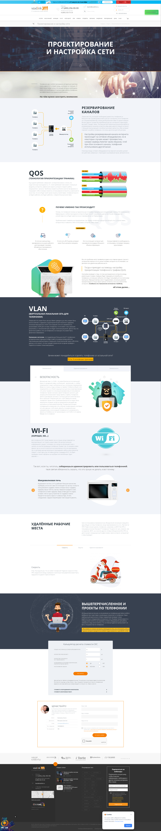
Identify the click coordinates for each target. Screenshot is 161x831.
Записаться (107, 2)
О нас (120, 18)
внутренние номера (89, 797)
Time (92, 788)
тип (85, 788)
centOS (93, 785)
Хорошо (128, 825)
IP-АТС (61, 18)
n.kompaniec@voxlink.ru (63, 723)
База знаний (47, 18)
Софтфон (86, 806)
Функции (55, 18)
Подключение (87, 778)
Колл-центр (68, 18)
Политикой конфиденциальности (91, 730)
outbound (86, 803)
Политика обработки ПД (100, 828)
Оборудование (108, 18)
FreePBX (92, 775)
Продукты (85, 18)
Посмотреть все (124, 758)
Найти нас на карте (35, 800)
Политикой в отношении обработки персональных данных (103, 729)
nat (94, 791)
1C (99, 797)
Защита (80, 548)
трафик (85, 809)
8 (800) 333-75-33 (67, 12)
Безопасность (47, 368)
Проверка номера (150, 12)
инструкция (97, 806)
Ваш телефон (85, 713)
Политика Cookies (119, 821)
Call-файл (96, 800)
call (85, 781)
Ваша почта (85, 721)
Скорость (65, 548)
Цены (115, 18)
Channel (86, 800)
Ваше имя (84, 706)
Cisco (96, 803)
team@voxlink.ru (93, 7)
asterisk (86, 772)
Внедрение (99, 18)
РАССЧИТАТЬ (80, 673)
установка (99, 778)
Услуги (41, 18)
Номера (78, 18)
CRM (74, 18)
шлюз (92, 794)
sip (84, 775)
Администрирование (80, 368)
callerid (86, 791)
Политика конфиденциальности (85, 828)
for (85, 794)
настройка (96, 772)
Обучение (92, 18)
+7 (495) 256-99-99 (70, 8)
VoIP (85, 785)
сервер (93, 781)
